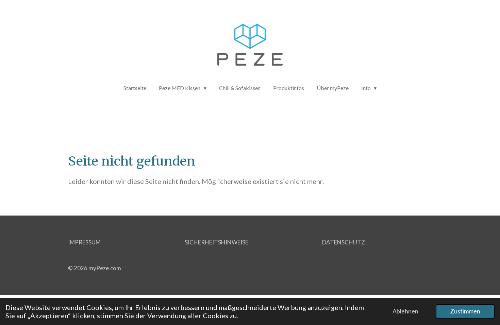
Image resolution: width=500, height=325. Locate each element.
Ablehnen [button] (405, 311)
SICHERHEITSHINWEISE (216, 242)
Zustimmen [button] (465, 311)
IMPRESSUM (84, 242)
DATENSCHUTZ (343, 242)
